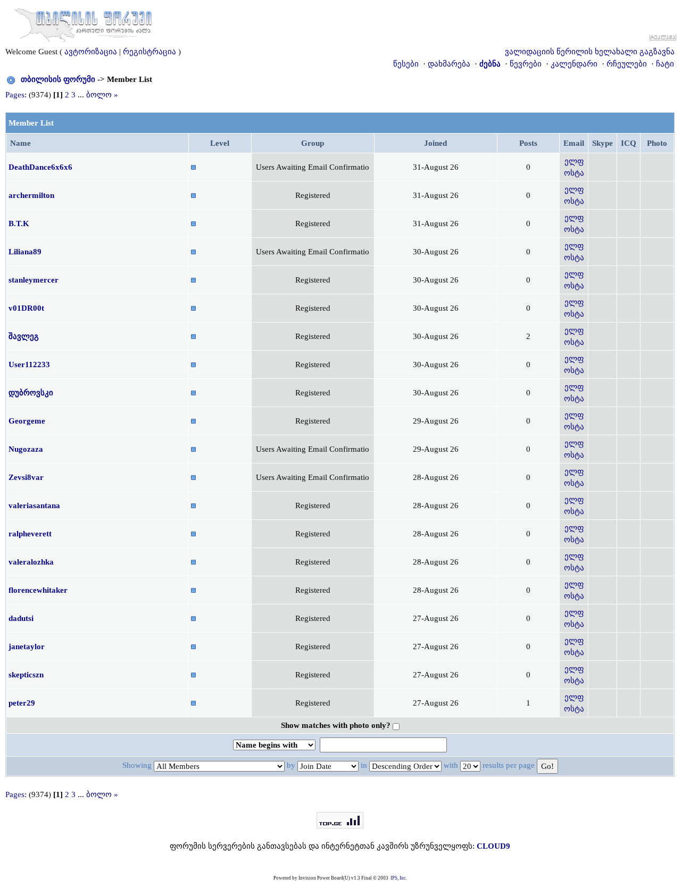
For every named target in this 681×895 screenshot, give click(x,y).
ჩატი (665, 64)
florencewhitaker (38, 590)
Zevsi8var (26, 477)
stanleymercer (34, 280)
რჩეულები (627, 64)
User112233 (29, 364)
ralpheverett (30, 533)
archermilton (31, 195)
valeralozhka (31, 562)
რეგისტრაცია (149, 51)
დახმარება (449, 64)
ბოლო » (102, 94)
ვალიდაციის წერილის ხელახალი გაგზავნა (590, 51)
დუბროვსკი (31, 392)
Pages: (16, 94)
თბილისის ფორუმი (58, 79)
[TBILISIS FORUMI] (83, 23)
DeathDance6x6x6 (40, 167)
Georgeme (27, 421)
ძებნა (490, 64)
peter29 (22, 703)
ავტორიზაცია (90, 51)
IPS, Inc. (399, 878)
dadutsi (21, 618)
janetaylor (27, 646)
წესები (406, 64)
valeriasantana (34, 505)
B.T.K (19, 223)
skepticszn (26, 674)
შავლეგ (24, 336)
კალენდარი (574, 64)
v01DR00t (26, 308)
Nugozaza (26, 449)
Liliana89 (25, 251)
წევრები (526, 64)
